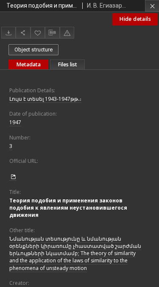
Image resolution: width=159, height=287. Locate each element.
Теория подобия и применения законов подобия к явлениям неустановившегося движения (68, 208)
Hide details (135, 19)
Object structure (33, 49)
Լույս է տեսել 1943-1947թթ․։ (45, 98)
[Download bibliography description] (52, 33)
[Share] (23, 32)
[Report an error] (67, 32)
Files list (67, 64)
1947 (15, 122)
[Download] (8, 32)
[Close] (152, 5)
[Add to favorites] (38, 32)
